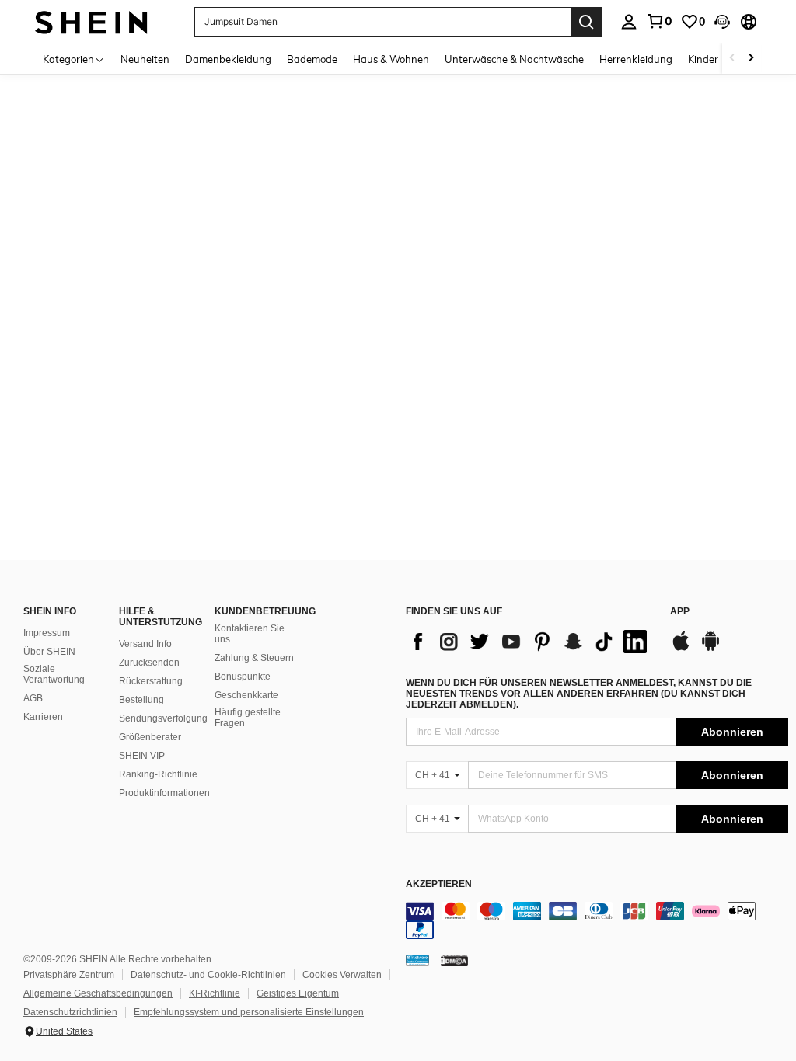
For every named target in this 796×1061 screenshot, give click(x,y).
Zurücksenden (149, 662)
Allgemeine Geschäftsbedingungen (98, 993)
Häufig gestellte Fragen (248, 718)
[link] (659, 21)
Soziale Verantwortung (54, 674)
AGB (33, 698)
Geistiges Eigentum (298, 993)
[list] (530, 641)
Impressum (46, 633)
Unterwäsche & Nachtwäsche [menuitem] (514, 59)
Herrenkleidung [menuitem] (635, 59)
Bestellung (141, 699)
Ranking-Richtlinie (158, 774)
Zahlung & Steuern (254, 657)
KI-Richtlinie (214, 993)
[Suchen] (586, 22)
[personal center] (629, 21)
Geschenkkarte (246, 695)
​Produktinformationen (164, 793)
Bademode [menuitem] (312, 59)
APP (680, 612)
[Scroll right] (750, 58)
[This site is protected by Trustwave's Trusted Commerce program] (417, 960)
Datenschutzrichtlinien (70, 1012)
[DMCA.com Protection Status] (454, 960)
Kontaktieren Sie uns (250, 634)
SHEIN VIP (142, 755)
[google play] (710, 648)
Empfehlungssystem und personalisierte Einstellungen (249, 1012)
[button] (722, 21)
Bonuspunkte (243, 676)
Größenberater (150, 737)
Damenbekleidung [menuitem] (228, 59)
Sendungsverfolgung (163, 718)
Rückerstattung (151, 681)
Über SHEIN (49, 651)
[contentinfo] (597, 920)
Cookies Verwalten (342, 974)
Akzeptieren (439, 884)
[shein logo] (91, 21)
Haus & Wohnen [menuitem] (391, 59)
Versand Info (145, 643)
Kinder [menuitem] (703, 59)
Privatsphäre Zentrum (68, 974)
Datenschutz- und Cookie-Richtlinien (208, 974)
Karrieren (43, 716)
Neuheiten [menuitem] (144, 59)
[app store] (681, 648)
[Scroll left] (732, 58)
